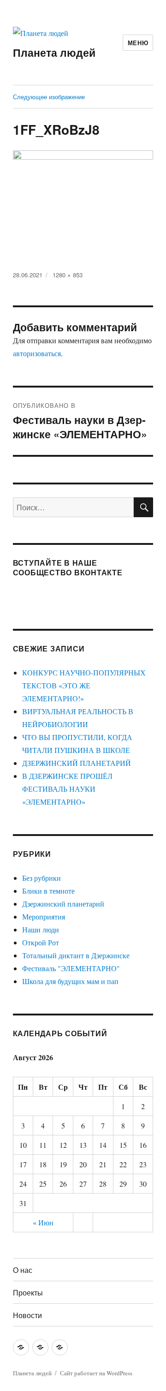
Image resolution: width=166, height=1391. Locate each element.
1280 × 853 (68, 274)
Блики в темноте (48, 890)
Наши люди (40, 929)
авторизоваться (37, 353)
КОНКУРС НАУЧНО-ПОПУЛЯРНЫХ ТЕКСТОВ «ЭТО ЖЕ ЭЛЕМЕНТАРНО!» (84, 685)
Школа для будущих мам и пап (70, 981)
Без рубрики (41, 878)
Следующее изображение (49, 96)
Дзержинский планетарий (63, 903)
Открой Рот (40, 942)
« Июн (43, 1222)
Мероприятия (43, 916)
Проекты (28, 1292)
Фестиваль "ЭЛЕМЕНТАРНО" (71, 968)
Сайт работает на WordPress (96, 1373)
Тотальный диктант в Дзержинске (76, 955)
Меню (138, 42)
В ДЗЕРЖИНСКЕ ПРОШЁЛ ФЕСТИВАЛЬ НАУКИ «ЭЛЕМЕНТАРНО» (67, 788)
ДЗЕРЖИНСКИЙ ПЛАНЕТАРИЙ (76, 763)
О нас (22, 1270)
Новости (27, 1315)
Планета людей (54, 52)
